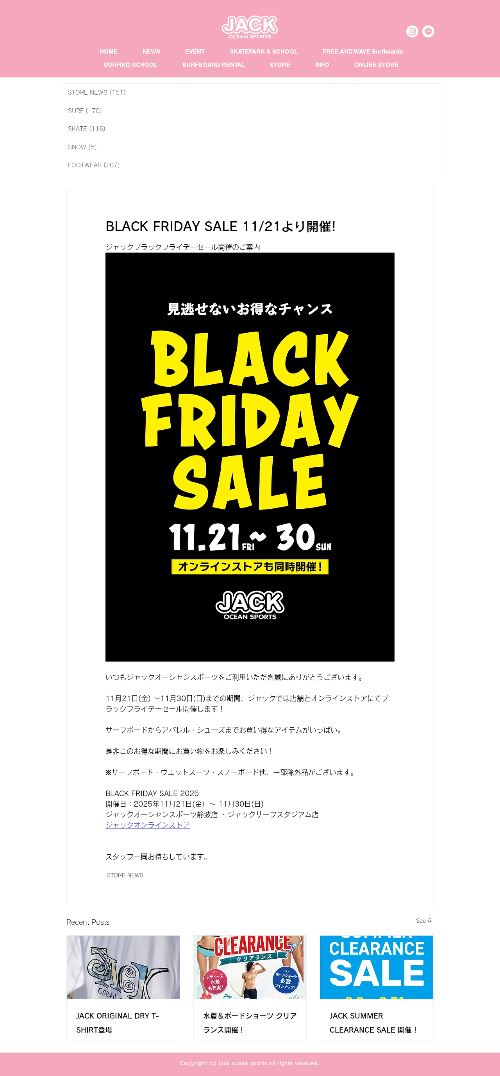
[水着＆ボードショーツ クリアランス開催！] (250, 967)
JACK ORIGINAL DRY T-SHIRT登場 (117, 1022)
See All (425, 921)
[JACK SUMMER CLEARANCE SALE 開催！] (376, 967)
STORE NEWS (125, 875)
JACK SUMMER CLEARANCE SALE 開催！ (374, 1022)
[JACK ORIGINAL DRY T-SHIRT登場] (123, 967)
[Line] (428, 31)
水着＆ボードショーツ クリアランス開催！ (250, 1022)
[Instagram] (412, 31)
